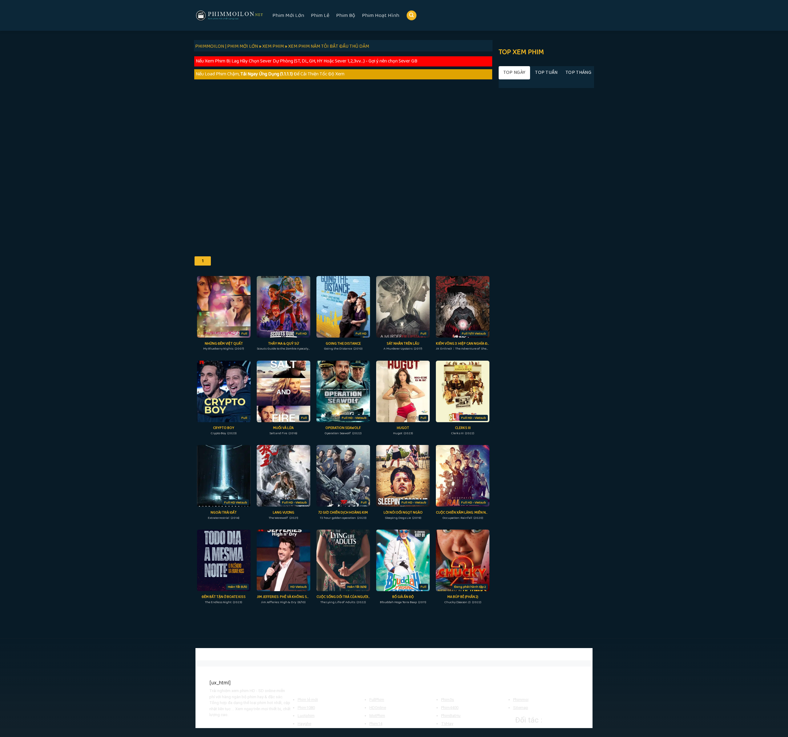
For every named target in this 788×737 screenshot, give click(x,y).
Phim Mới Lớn (288, 15)
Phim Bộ (345, 15)
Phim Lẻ (320, 15)
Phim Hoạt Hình (380, 15)
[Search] (411, 15)
